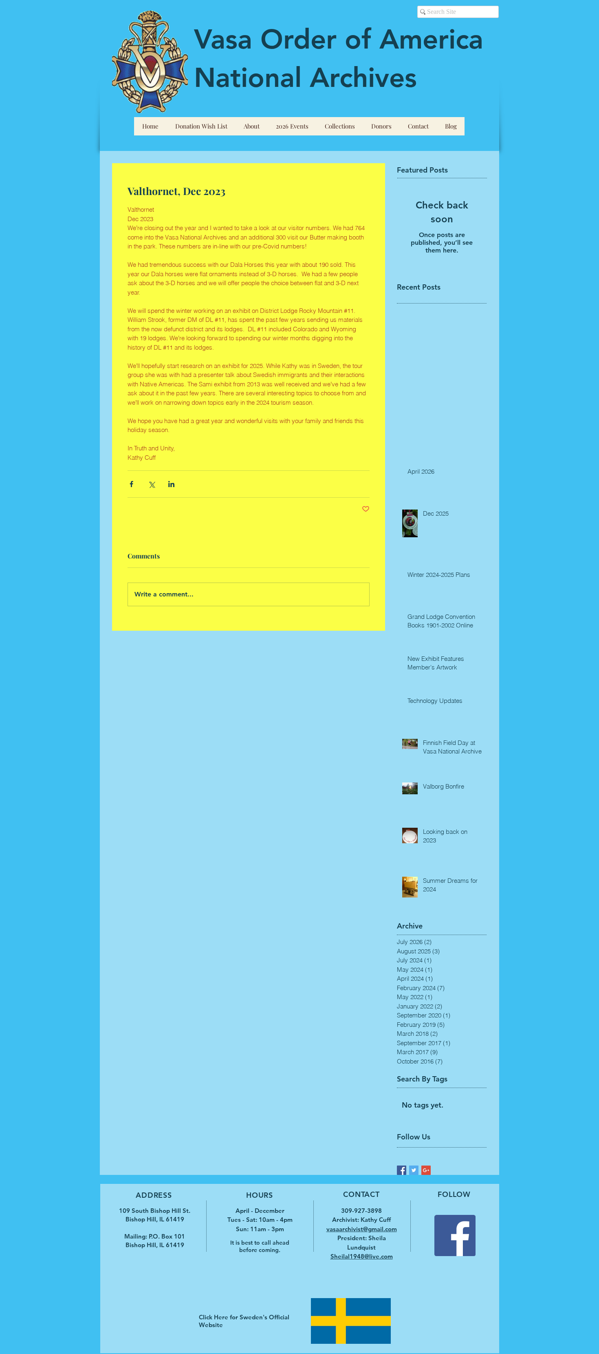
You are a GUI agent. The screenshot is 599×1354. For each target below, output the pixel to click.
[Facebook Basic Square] (401, 1170)
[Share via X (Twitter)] (151, 484)
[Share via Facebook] (131, 484)
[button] (251, 126)
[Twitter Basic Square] (413, 1170)
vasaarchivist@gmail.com (361, 1229)
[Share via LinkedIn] (171, 484)
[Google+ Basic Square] (426, 1170)
